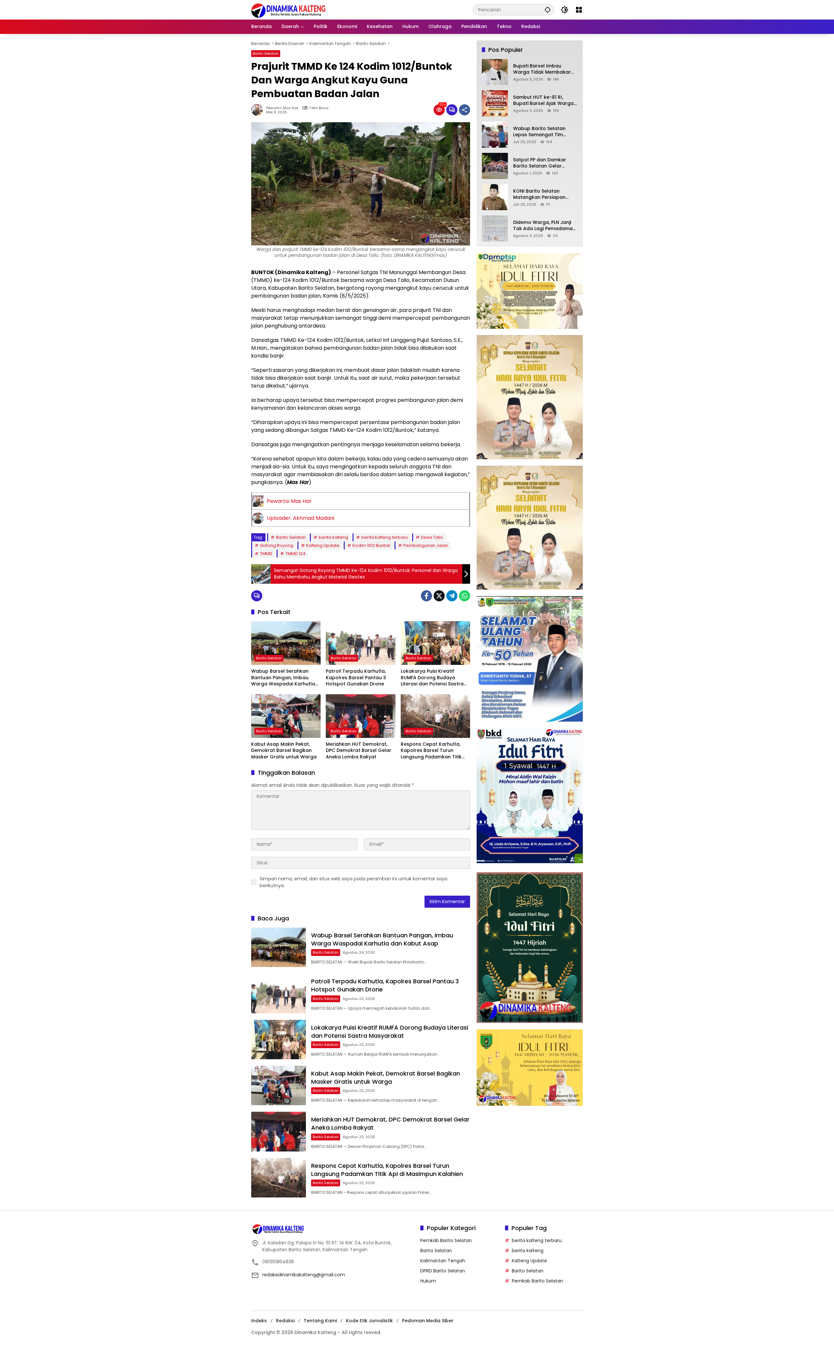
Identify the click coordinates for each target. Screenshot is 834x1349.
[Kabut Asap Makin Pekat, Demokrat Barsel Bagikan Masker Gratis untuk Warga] (286, 716)
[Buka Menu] (579, 10)
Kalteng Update (322, 545)
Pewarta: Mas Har (282, 108)
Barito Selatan (266, 53)
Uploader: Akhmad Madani (300, 518)
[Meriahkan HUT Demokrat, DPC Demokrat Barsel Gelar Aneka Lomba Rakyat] (360, 716)
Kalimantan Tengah (442, 1260)
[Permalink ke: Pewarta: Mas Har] (258, 110)
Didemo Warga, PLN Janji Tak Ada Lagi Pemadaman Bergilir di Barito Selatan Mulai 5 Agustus (544, 225)
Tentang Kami (320, 1320)
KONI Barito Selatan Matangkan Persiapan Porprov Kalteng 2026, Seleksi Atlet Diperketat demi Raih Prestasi (540, 194)
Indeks (259, 1320)
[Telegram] (451, 595)
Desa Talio (432, 537)
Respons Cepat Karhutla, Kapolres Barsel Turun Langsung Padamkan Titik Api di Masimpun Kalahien (431, 750)
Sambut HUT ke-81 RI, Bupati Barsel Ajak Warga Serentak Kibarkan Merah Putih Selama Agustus (543, 100)
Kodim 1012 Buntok (371, 545)
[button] (547, 9)
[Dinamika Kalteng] (288, 10)
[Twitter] (439, 595)
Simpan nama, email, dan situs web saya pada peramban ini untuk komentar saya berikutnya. (353, 882)
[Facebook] (426, 595)
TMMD (266, 553)
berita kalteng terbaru (384, 537)
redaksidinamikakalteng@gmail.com (303, 1274)
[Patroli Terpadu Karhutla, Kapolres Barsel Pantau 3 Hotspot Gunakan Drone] (360, 643)
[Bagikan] (464, 109)
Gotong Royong (276, 545)
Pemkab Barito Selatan (446, 1240)
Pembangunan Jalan (425, 545)
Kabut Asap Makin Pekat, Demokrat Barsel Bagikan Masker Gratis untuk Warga (284, 750)
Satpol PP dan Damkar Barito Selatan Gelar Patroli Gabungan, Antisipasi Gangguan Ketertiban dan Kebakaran (545, 163)
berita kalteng (333, 537)
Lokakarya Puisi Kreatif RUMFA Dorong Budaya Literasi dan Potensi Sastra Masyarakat (432, 677)
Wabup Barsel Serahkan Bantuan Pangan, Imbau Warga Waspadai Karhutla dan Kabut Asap (283, 677)
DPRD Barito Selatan (442, 1271)
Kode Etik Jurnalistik (369, 1320)
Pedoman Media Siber (427, 1320)
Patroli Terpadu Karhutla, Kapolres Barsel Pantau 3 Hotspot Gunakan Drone (356, 677)
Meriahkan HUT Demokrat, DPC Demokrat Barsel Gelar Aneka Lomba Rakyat (358, 750)
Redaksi (285, 1320)
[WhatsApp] (464, 595)
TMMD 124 (295, 553)
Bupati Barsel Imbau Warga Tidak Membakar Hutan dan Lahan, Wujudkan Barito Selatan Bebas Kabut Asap (542, 69)
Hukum (428, 1281)
